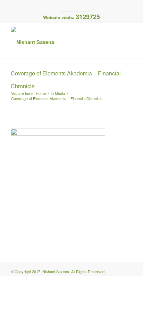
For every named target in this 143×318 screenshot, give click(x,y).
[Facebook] (65, 5)
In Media (58, 93)
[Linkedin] (75, 5)
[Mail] (85, 5)
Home (41, 93)
